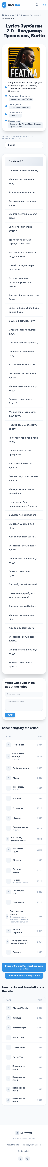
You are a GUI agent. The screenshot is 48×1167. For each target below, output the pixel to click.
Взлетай (17, 798)
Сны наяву (18, 902)
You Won (17, 1018)
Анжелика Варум (19, 917)
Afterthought (19, 1027)
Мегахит (17, 860)
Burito (16, 759)
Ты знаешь (18, 787)
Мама (16, 778)
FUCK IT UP (18, 1037)
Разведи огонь (20, 827)
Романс (17, 952)
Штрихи (17, 818)
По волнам (18, 745)
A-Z (44, 5)
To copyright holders (32, 1145)
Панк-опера (19, 1047)
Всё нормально (21, 768)
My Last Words (20, 1008)
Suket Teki (18, 1057)
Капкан (16, 880)
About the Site (13, 1145)
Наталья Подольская (19, 922)
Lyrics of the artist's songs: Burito (24, 975)
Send (10, 715)
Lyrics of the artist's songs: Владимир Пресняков (24, 967)
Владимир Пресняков (30, 15)
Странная (18, 808)
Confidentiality (24, 1151)
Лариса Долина (21, 883)
